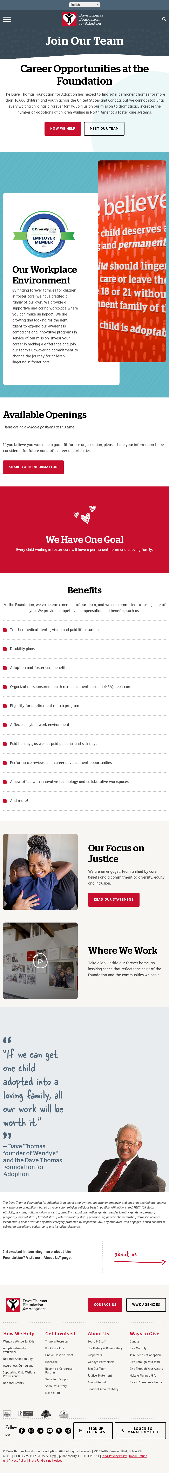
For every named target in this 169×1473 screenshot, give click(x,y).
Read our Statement (114, 899)
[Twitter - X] (59, 1431)
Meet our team (104, 128)
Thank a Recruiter (56, 1341)
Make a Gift (52, 1393)
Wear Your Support (57, 1379)
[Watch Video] (40, 961)
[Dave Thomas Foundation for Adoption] (82, 19)
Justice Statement (100, 1375)
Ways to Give (145, 1334)
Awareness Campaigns (18, 1365)
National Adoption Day (18, 1359)
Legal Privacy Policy (114, 1456)
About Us (98, 1334)
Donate (134, 1341)
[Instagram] (31, 1431)
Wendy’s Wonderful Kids (18, 1341)
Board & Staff (96, 1341)
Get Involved (60, 1334)
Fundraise (51, 1362)
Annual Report (97, 1382)
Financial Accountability (103, 1389)
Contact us (105, 1305)
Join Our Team (97, 1369)
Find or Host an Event (59, 1355)
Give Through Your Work (145, 1362)
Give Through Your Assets (146, 1369)
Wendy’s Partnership (101, 1362)
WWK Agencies (146, 1305)
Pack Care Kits (54, 1348)
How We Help (18, 1334)
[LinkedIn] (40, 1431)
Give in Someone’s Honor (146, 1382)
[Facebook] (22, 1431)
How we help (62, 128)
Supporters (95, 1355)
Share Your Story (56, 1386)
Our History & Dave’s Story (105, 1348)
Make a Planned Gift (143, 1375)
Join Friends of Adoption (145, 1355)
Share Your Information (33, 467)
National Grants (13, 1383)
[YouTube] (50, 1431)
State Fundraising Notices (45, 1460)
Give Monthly (138, 1348)
